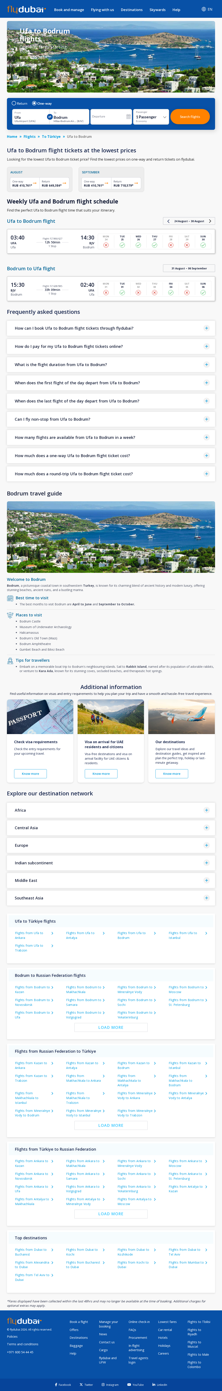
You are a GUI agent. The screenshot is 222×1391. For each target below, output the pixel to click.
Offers (74, 1330)
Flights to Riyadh (194, 1332)
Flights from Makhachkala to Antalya (129, 1080)
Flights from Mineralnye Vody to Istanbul (83, 1113)
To (55, 112)
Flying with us (102, 9)
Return (22, 103)
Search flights (190, 116)
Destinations (132, 9)
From (18, 112)
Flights (30, 136)
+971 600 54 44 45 (20, 1352)
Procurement (138, 1338)
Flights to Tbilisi (199, 1322)
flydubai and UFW (108, 1360)
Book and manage (69, 9)
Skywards (158, 9)
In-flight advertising (136, 1348)
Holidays (164, 1346)
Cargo (103, 1350)
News (103, 1334)
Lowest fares (167, 1322)
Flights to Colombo (194, 1364)
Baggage (76, 1346)
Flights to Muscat (194, 1344)
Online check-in (139, 1322)
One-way (44, 103)
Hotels (163, 1338)
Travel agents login (138, 1360)
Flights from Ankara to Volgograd (83, 1188)
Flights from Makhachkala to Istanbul (27, 1098)
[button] (111, 328)
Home (12, 136)
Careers (163, 1353)
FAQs (132, 1330)
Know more (30, 774)
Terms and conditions (22, 1344)
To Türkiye (51, 136)
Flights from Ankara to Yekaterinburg (134, 1188)
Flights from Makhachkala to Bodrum (180, 1080)
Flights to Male (198, 1354)
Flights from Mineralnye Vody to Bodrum (32, 1113)
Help (176, 9)
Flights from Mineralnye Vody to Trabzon (135, 1113)
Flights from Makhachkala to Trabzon (78, 1098)
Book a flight (79, 1322)
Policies (12, 1336)
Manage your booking (108, 1324)
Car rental (165, 1330)
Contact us (107, 1342)
